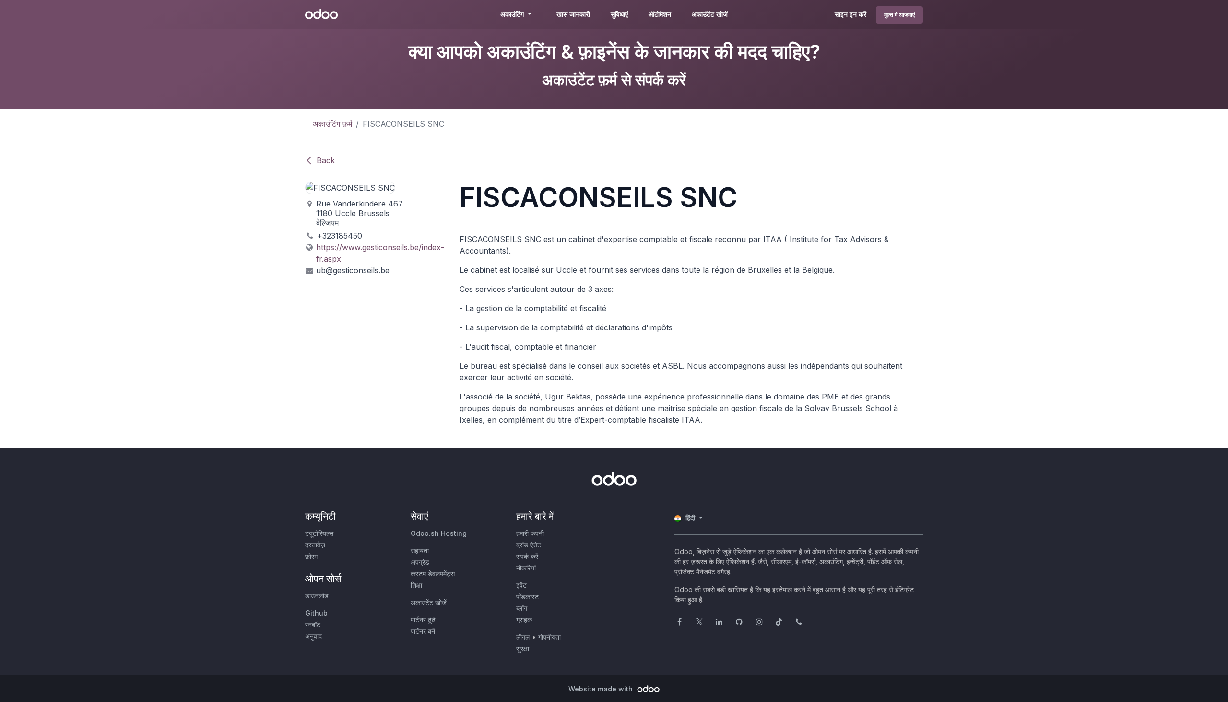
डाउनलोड (317, 596)
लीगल (523, 637)
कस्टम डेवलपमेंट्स (433, 573)
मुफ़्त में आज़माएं (899, 14)
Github (316, 613)
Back (326, 160)
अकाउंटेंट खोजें (429, 602)
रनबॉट (312, 624)
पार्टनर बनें (423, 631)
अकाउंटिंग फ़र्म (332, 124)
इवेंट (521, 585)
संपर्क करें (527, 556)
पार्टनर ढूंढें (423, 620)
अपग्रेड (420, 562)
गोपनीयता (549, 637)
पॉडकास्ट (527, 597)
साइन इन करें (850, 14)
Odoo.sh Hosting (439, 533)
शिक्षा (416, 585)
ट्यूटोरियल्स (319, 533)
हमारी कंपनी (530, 533)
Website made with (601, 689)
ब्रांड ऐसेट (528, 545)
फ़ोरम (311, 556)
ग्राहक (524, 620)
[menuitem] (573, 14)
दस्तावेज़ (315, 545)
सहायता (420, 550)
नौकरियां (526, 568)
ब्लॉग (521, 608)
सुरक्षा (522, 648)
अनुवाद (313, 636)
